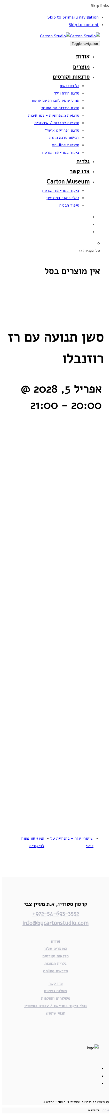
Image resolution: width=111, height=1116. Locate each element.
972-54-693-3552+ (55, 913)
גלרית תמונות (55, 963)
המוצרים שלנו (55, 948)
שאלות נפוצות (55, 991)
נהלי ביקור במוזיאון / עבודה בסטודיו (55, 1006)
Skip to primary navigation (73, 17)
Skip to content (84, 25)
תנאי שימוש (55, 1013)
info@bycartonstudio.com (55, 923)
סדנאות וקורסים (55, 956)
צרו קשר (56, 983)
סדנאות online (55, 971)
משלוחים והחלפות (55, 998)
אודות (55, 941)
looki (105, 1110)
